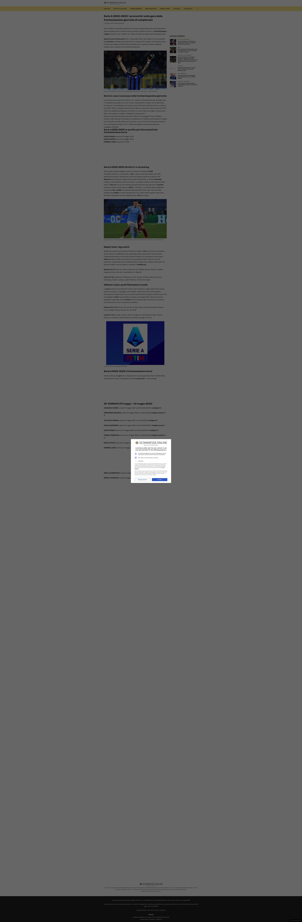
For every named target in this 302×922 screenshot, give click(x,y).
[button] (151, 461)
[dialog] (151, 461)
